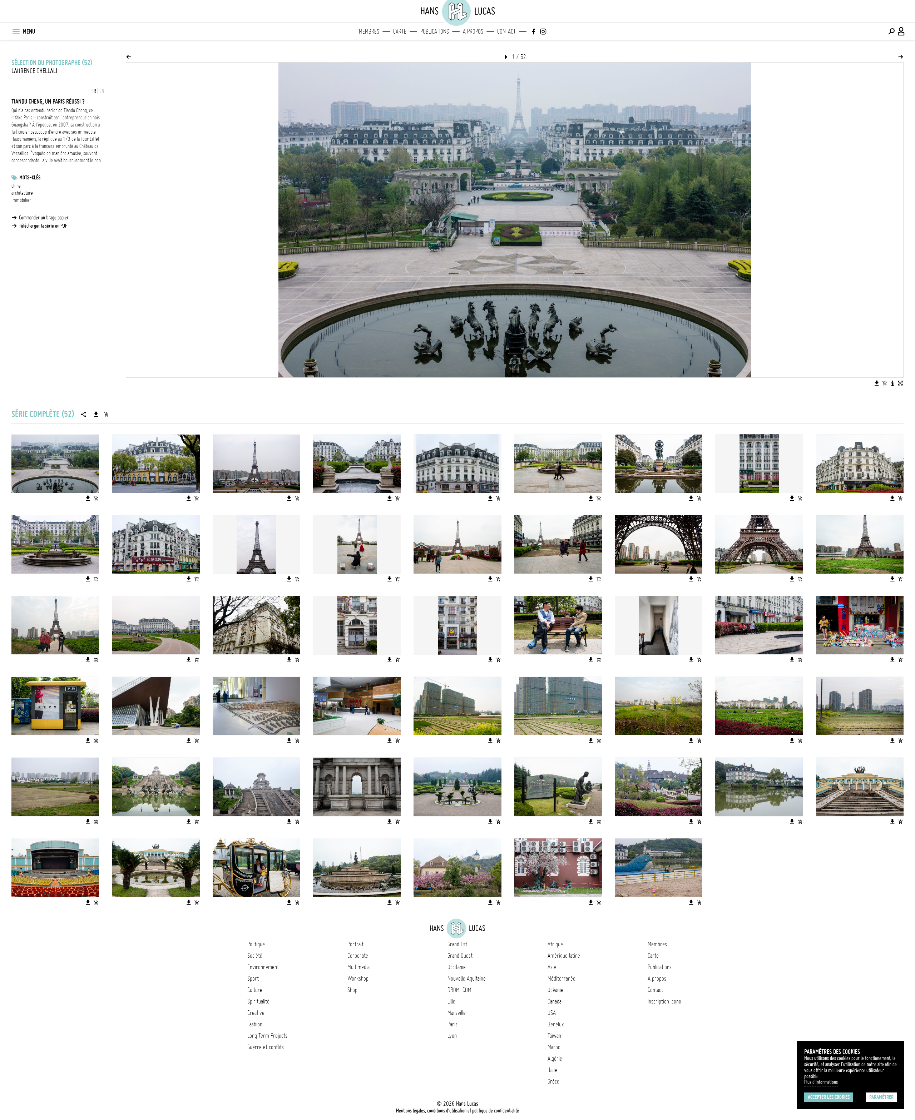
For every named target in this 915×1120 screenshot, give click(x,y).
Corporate (357, 955)
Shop (352, 989)
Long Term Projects (267, 1035)
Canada (555, 1001)
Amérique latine (564, 955)
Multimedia (358, 967)
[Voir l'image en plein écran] (900, 383)
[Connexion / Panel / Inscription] (901, 31)
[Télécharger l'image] (877, 383)
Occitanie (456, 967)
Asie (552, 967)
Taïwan (554, 1035)
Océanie (555, 989)
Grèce (553, 1081)
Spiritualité (258, 1001)
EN (101, 91)
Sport (253, 978)
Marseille (456, 1012)
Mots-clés (29, 177)
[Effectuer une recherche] (891, 31)
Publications (434, 31)
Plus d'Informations (821, 1082)
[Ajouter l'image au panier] (884, 383)
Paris (452, 1024)
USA (552, 1012)
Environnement (263, 967)
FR (94, 91)
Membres (369, 31)
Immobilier (21, 200)
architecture (22, 193)
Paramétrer (881, 1097)
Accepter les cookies (829, 1097)
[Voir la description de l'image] (892, 383)
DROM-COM (459, 989)
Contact (506, 31)
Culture (254, 989)
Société (254, 955)
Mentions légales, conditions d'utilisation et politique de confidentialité (457, 1110)
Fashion (254, 1024)
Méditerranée (561, 978)
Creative (255, 1012)
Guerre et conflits (265, 1047)
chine (16, 186)
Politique (256, 944)
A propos (473, 31)
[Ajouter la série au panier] (106, 414)
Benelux (556, 1024)
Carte (399, 31)
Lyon (452, 1035)
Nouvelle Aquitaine (466, 978)
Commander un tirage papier (44, 217)
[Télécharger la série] (96, 414)
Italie (552, 1070)
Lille (451, 1001)
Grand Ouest (460, 955)
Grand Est (457, 944)
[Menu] (16, 31)
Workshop (358, 978)
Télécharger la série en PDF (43, 226)
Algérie (555, 1058)
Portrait (355, 944)
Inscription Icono (664, 1001)
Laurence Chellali (34, 71)
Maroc (554, 1047)
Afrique (555, 944)
